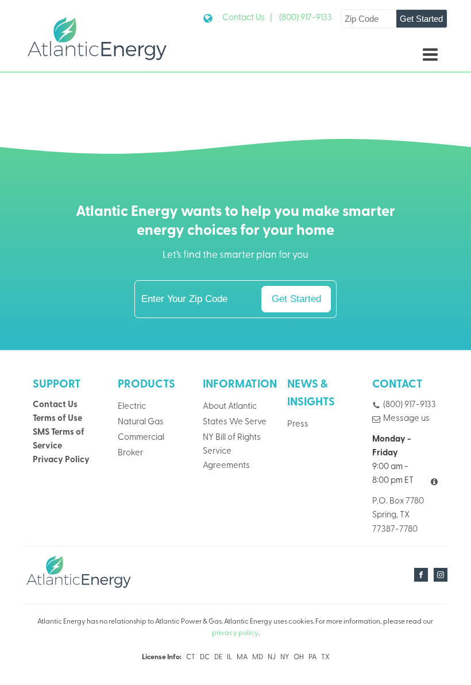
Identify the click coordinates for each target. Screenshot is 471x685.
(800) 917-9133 (305, 18)
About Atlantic (230, 407)
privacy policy (235, 633)
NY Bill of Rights (232, 438)
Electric (132, 407)
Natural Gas (141, 422)
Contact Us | (247, 18)
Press (297, 424)
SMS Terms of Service (58, 439)
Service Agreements (226, 458)
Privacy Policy (61, 460)
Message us (406, 419)
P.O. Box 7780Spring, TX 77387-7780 (398, 515)
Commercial (141, 438)
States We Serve (235, 422)
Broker (130, 453)
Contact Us (55, 405)
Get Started (421, 19)
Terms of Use (57, 419)
